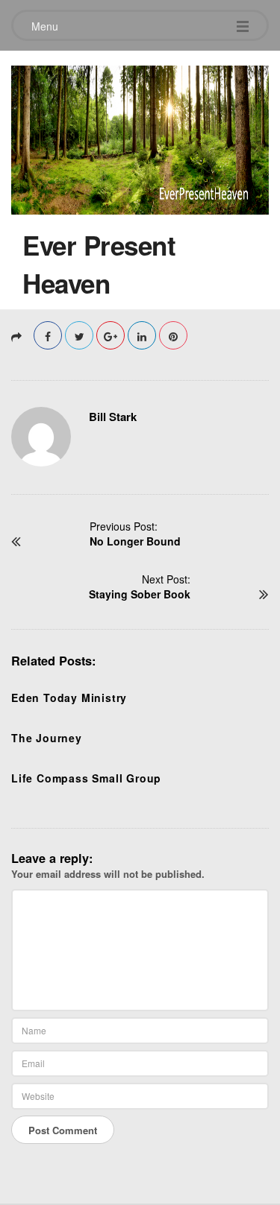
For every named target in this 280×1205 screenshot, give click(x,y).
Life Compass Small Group (86, 778)
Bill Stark (113, 416)
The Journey (46, 737)
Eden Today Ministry (69, 697)
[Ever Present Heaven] (140, 136)
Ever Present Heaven (98, 264)
